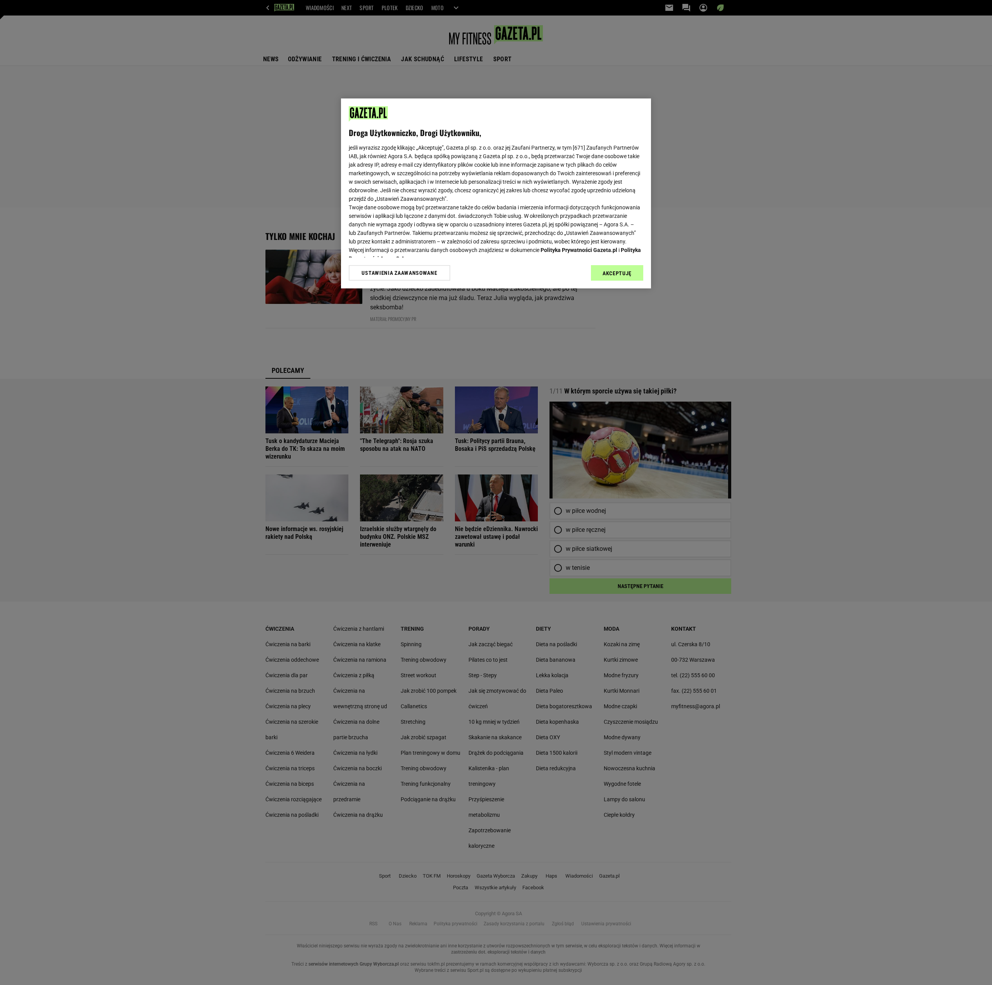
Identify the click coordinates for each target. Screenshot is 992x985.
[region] (496, 193)
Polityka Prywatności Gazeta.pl (579, 250)
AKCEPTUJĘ (617, 273)
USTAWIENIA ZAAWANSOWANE (399, 273)
